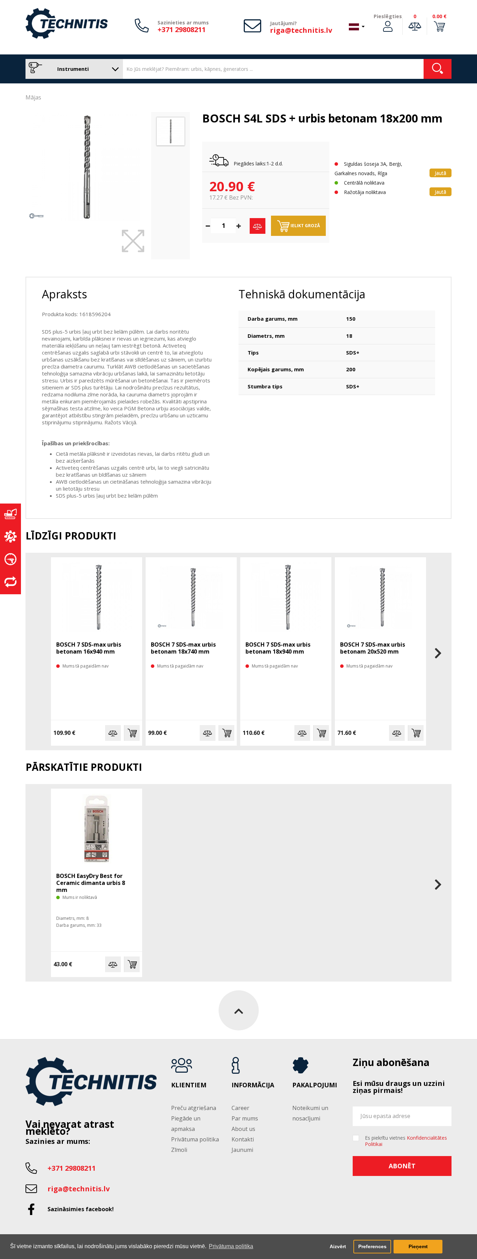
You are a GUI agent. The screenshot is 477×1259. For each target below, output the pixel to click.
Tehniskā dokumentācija (302, 294)
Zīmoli (179, 1150)
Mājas (33, 97)
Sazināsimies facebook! (80, 1209)
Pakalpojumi (314, 1085)
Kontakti (243, 1139)
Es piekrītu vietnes (406, 1141)
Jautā (440, 173)
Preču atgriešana (193, 1108)
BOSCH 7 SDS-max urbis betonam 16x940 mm (88, 648)
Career (240, 1108)
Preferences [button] (372, 1246)
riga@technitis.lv (301, 30)
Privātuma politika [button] (231, 1246)
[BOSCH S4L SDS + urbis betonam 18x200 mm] (86, 167)
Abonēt (402, 1166)
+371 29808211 (181, 29)
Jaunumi (242, 1150)
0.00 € (439, 16)
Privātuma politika (195, 1139)
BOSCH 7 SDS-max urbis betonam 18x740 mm (183, 648)
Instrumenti (72, 68)
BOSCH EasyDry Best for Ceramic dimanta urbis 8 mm (90, 883)
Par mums (245, 1118)
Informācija (253, 1085)
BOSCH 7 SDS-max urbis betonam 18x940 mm (277, 648)
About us (243, 1129)
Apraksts (64, 294)
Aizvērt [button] (338, 1246)
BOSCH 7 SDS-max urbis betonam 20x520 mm (372, 648)
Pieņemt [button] (418, 1246)
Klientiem (188, 1085)
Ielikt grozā (304, 226)
